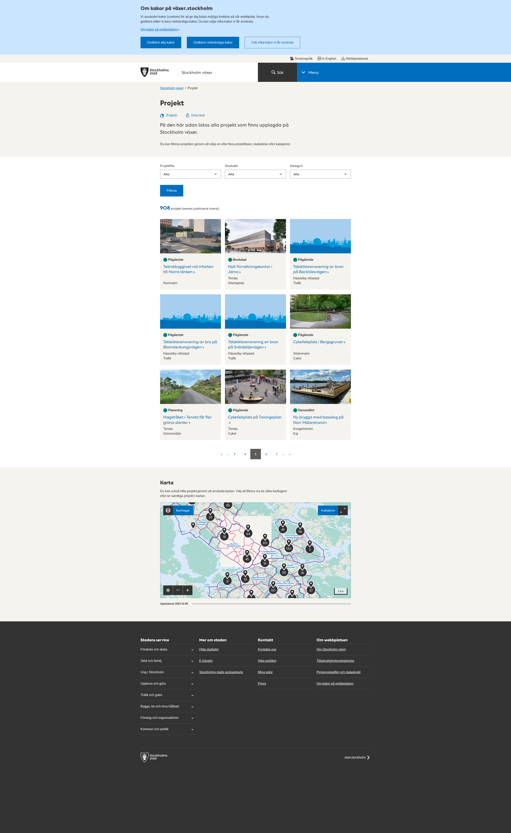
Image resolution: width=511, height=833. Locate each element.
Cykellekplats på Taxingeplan (255, 416)
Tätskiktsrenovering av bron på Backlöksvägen (318, 269)
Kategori (296, 166)
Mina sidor (265, 672)
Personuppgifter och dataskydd (338, 672)
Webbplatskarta (357, 58)
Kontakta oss (267, 649)
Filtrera (172, 190)
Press (262, 683)
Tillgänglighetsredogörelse (335, 660)
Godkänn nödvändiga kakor (213, 42)
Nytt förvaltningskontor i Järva (250, 269)
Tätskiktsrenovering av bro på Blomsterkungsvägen (190, 344)
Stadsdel (231, 166)
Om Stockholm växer (331, 649)
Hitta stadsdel (209, 649)
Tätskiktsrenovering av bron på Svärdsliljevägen (253, 344)
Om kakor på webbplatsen (159, 29)
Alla (166, 174)
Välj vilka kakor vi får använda (272, 42)
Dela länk (198, 115)
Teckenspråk (304, 58)
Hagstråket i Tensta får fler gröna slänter (187, 419)
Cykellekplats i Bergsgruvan (318, 341)
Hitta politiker (267, 660)
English (171, 115)
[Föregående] (221, 454)
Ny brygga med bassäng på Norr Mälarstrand (318, 419)
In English (329, 58)
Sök (280, 72)
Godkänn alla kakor (161, 42)
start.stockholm (355, 757)
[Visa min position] (168, 590)
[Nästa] (290, 454)
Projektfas (167, 166)
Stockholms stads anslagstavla (221, 672)
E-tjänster (206, 660)
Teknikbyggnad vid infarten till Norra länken (188, 269)
